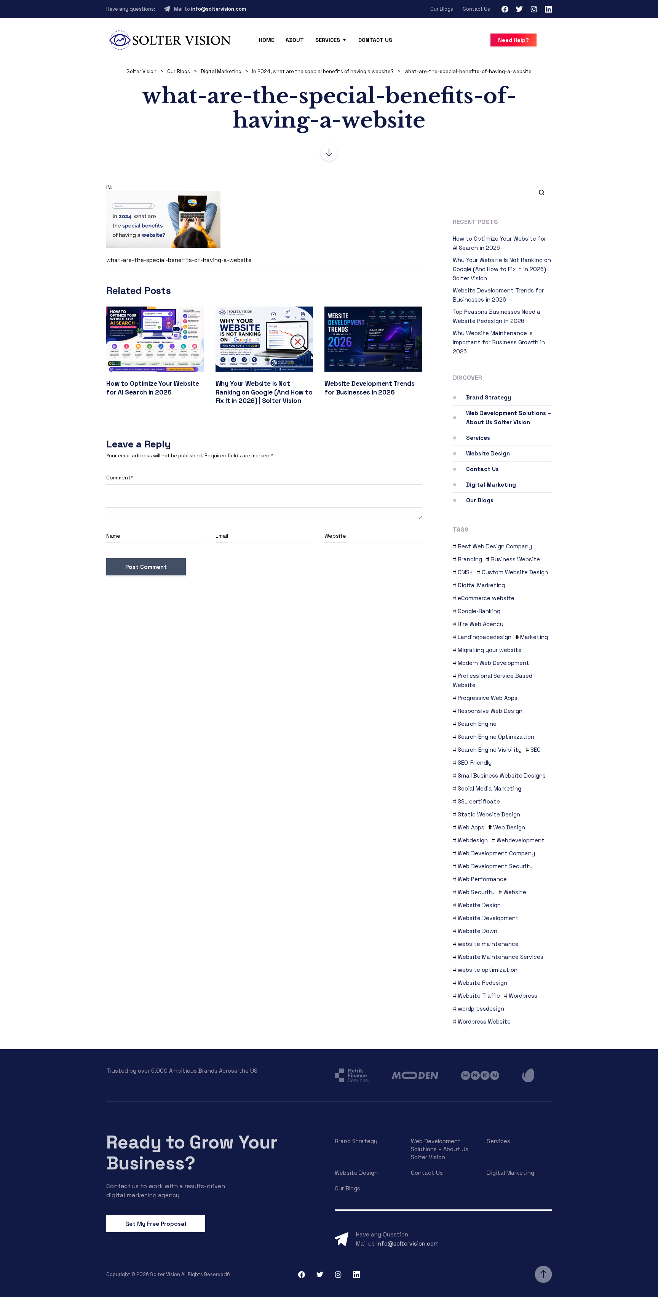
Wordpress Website (484, 1021)
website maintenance (488, 943)
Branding (470, 559)
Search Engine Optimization (496, 736)
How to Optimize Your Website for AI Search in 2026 (152, 387)
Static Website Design (489, 814)
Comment (119, 477)
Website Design (488, 453)
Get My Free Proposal (155, 1223)
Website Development (488, 918)
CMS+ (465, 572)
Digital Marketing (491, 484)
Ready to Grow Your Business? (192, 1153)
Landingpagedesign (484, 637)
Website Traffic (479, 995)
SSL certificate (479, 801)
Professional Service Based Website (492, 680)
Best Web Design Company (495, 546)
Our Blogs (441, 9)
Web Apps (471, 827)
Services (327, 40)
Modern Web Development (493, 662)
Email (222, 535)
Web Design (509, 827)
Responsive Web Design (490, 710)
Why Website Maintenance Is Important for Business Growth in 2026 (499, 342)
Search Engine (477, 723)
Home (266, 40)
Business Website (515, 559)
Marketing (534, 637)
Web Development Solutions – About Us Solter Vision (508, 417)
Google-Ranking (479, 611)
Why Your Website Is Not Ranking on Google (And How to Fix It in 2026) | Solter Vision (264, 392)
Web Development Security (495, 866)
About (295, 40)
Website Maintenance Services (500, 956)
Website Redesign (482, 982)
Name (113, 535)
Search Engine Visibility (490, 749)
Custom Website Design (515, 572)
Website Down (477, 930)
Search (538, 191)
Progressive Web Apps (487, 697)
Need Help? (513, 40)
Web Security (476, 892)
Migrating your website (490, 649)
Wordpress (523, 995)
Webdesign (473, 840)
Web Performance (482, 879)
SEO (535, 749)
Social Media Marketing (489, 788)
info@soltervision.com (218, 9)
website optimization (487, 969)
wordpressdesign (481, 1008)
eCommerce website (486, 598)
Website (335, 535)
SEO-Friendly (475, 762)
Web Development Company (496, 853)
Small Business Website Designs (502, 775)
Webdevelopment (521, 840)
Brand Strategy (488, 397)
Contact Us (476, 9)
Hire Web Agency (480, 624)
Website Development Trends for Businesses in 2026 (369, 387)
